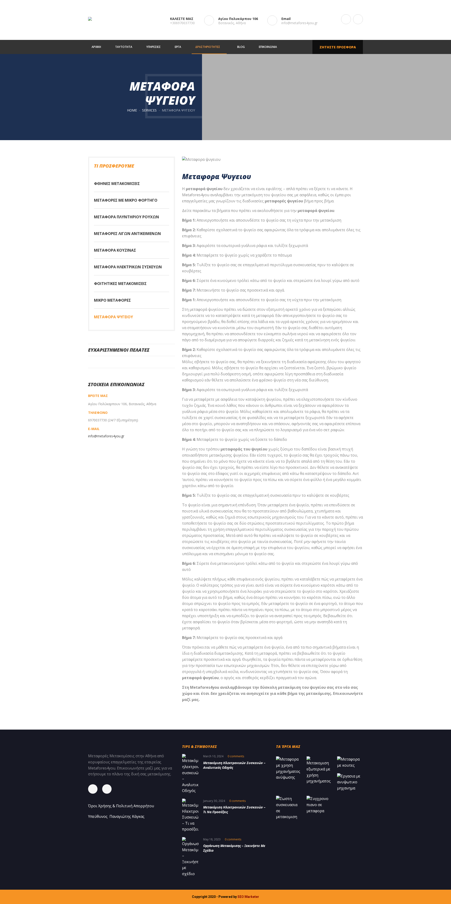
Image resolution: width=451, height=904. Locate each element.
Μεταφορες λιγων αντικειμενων (127, 233)
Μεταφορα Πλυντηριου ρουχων (126, 217)
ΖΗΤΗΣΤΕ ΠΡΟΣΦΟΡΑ (337, 47)
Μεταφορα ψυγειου (113, 317)
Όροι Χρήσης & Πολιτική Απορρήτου (121, 805)
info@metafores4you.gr (299, 23)
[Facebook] (95, 789)
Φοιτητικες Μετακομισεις (120, 283)
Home (132, 110)
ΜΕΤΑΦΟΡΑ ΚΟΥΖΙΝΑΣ (115, 250)
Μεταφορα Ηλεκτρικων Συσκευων (128, 267)
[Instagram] (109, 789)
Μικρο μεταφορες (112, 300)
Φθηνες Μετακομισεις (117, 183)
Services (149, 110)
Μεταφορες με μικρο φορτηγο (125, 200)
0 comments (236, 756)
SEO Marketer (248, 897)
